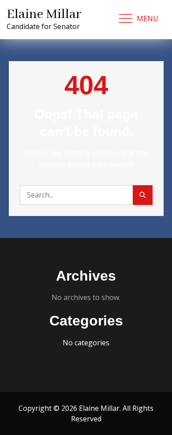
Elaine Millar (44, 14)
